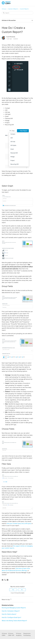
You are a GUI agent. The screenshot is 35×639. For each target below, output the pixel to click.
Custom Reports (24, 9)
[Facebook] (2, 580)
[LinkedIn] (7, 580)
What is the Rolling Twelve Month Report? (14, 620)
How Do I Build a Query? (9, 614)
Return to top (6, 599)
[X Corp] (5, 580)
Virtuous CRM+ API (11, 634)
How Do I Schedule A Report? (11, 611)
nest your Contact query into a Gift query (19, 523)
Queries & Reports (13, 9)
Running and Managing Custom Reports (14, 608)
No (22, 589)
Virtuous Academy (18, 634)
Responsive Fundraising (26, 634)
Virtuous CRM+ (4, 634)
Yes (13, 589)
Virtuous (4, 9)
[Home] (6, 4)
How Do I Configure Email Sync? (11, 617)
